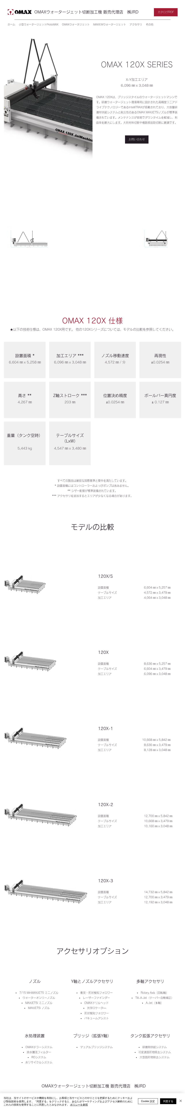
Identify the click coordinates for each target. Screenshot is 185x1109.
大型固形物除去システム (155, 1057)
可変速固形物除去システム (154, 1052)
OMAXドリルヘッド (96, 1003)
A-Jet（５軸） (154, 1003)
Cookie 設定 (148, 1101)
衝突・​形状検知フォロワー (96, 992)
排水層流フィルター (39, 1052)
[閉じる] (180, 1101)
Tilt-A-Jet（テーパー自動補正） (154, 997)
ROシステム (38, 1057)
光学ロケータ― (96, 1008)
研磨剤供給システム (154, 1047)
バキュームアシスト (96, 1018)
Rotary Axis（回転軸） (155, 992)
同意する (168, 1101)
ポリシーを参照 (79, 1104)
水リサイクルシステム (38, 1062)
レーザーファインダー (96, 997)
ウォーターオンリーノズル (39, 997)
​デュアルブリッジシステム (96, 1047)
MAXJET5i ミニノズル (38, 1003)
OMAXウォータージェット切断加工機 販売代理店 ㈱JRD (86, 12)
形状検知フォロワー (96, 1013)
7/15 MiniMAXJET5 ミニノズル (38, 992)
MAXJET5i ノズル (39, 1008)
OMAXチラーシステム (38, 1047)
